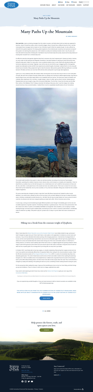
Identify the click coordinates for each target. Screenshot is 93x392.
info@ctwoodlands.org (27, 372)
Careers (41, 389)
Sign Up (56, 375)
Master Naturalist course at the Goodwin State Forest (41, 233)
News (61, 2)
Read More (46, 298)
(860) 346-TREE (25, 370)
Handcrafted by (78, 389)
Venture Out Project (52, 271)
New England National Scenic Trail (41, 254)
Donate (75, 2)
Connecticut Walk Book (21, 273)
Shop (68, 2)
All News (47, 311)
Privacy (36, 389)
